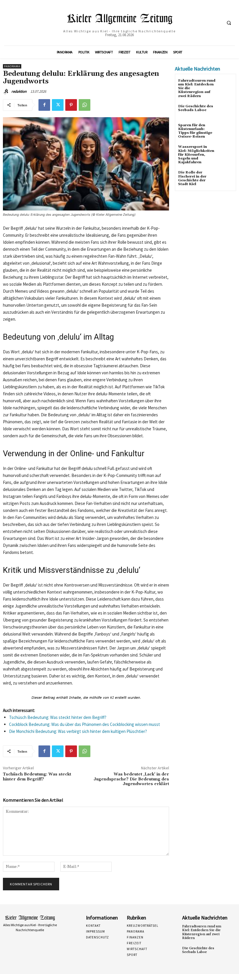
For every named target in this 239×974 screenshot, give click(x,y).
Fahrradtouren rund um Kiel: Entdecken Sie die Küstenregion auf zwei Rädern (201, 932)
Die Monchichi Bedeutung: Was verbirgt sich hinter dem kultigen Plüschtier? (78, 731)
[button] (229, 23)
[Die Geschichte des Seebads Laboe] (226, 111)
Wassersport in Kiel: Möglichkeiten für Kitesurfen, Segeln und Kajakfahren (196, 154)
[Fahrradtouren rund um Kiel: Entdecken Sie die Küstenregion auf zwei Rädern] (226, 86)
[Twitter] (58, 105)
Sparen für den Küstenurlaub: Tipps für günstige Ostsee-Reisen (195, 131)
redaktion (19, 91)
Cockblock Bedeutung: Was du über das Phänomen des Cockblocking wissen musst (84, 724)
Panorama (12, 66)
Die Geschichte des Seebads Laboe (195, 108)
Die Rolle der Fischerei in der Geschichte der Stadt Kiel (192, 178)
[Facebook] (44, 105)
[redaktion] (6, 91)
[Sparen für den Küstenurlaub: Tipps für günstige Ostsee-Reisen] (226, 130)
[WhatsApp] (84, 105)
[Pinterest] (71, 105)
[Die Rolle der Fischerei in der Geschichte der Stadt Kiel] (226, 178)
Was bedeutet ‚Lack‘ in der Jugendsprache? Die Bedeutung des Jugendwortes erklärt (131, 779)
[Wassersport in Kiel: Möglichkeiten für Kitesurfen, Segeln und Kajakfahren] (226, 152)
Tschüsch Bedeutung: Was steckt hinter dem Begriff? (57, 717)
